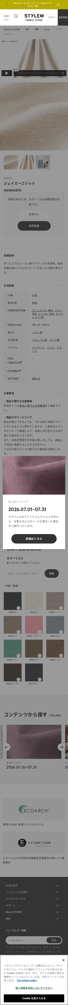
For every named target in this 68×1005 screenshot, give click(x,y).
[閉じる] (59, 461)
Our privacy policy (27, 980)
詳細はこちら (34, 539)
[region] (34, 980)
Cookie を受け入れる (34, 998)
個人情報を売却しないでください (34, 988)
